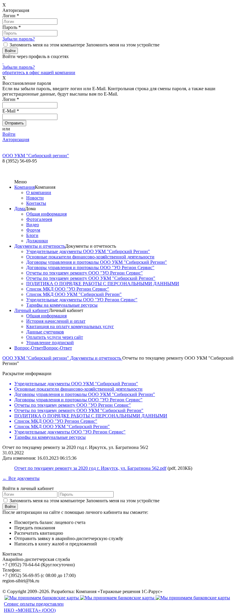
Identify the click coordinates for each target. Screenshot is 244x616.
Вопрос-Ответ (28, 347)
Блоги (32, 235)
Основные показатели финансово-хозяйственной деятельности (90, 256)
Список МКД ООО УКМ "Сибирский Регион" (74, 294)
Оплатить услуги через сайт (54, 337)
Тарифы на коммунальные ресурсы (62, 305)
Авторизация (15, 139)
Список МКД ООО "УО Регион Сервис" (67, 288)
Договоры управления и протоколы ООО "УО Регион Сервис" (90, 267)
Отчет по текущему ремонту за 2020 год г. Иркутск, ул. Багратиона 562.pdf (90, 468)
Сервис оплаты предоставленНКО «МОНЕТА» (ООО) (34, 607)
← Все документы (21, 478)
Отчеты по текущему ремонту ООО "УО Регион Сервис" (84, 272)
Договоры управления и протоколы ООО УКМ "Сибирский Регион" (96, 262)
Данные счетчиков (45, 331)
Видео (32, 224)
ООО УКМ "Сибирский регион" (36, 358)
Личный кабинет (31, 310)
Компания (24, 187)
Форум (33, 230)
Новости (35, 197)
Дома (19, 208)
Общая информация (46, 213)
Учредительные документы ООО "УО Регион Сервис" (81, 299)
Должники (37, 240)
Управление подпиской (50, 342)
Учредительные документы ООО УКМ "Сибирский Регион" (88, 251)
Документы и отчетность (39, 246)
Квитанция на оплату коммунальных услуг (70, 326)
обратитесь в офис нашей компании (38, 72)
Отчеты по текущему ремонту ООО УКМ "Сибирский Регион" (90, 278)
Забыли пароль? (18, 38)
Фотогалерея (39, 219)
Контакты (36, 203)
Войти (8, 134)
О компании (38, 192)
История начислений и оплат (55, 321)
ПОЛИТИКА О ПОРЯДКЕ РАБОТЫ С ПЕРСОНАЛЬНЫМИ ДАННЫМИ (102, 283)
